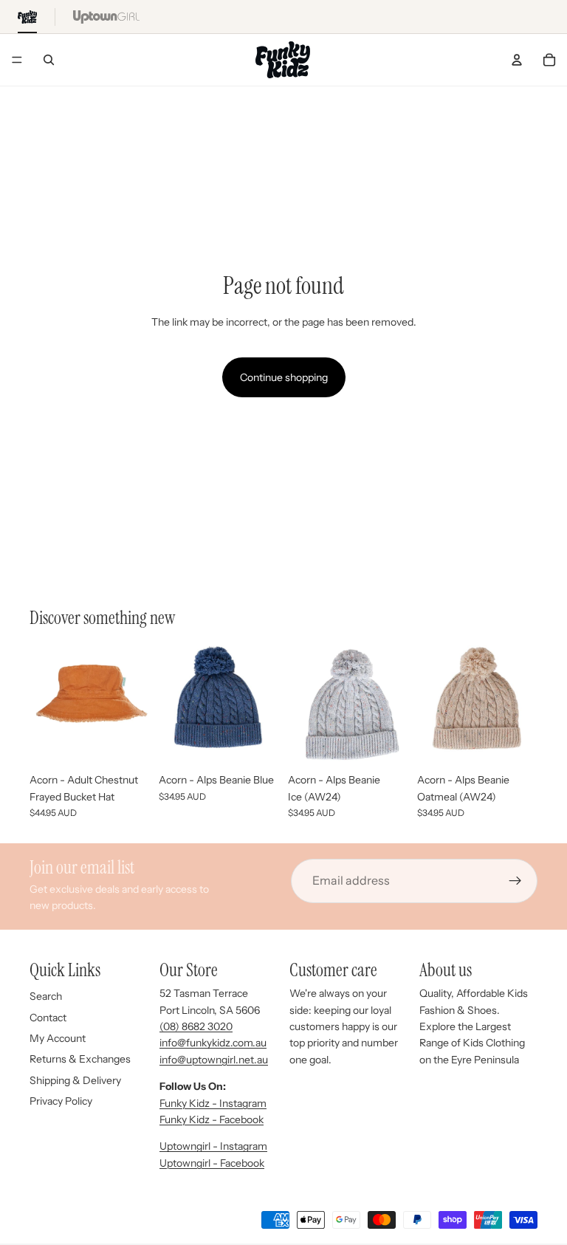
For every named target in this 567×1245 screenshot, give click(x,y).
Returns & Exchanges (80, 1059)
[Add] (127, 743)
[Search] (48, 60)
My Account (58, 1038)
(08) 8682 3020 (196, 1026)
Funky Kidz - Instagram (213, 1103)
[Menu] (17, 60)
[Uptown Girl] (106, 16)
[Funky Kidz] (27, 16)
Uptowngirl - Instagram (213, 1146)
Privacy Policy (61, 1101)
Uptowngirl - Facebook (211, 1163)
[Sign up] (515, 880)
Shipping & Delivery (75, 1080)
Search (46, 996)
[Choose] (256, 743)
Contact (48, 1017)
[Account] (517, 60)
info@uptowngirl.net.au (213, 1059)
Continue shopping (284, 377)
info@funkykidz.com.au (213, 1042)
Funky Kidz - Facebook (211, 1119)
